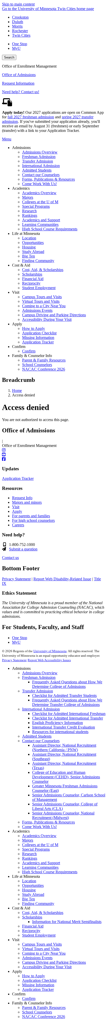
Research (29, 854)
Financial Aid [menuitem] (32, 279)
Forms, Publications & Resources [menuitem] (48, 179)
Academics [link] (21, 188)
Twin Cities (21, 35)
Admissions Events (37, 958)
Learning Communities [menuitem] (40, 224)
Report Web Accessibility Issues (49, 660)
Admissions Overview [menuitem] (40, 152)
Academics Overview (39, 836)
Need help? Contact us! (20, 92)
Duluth (17, 22)
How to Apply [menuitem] (33, 328)
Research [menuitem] (29, 211)
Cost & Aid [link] (21, 265)
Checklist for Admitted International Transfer (67, 718)
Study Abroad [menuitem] (33, 251)
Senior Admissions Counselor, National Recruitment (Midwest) (63, 815)
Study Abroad (33, 894)
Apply (17, 511)
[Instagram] (54, 450)
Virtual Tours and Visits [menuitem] (41, 301)
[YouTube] (54, 454)
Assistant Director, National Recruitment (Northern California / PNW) (64, 747)
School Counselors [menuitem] (37, 365)
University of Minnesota (50, 651)
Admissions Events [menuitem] (37, 310)
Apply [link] (17, 324)
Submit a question (23, 549)
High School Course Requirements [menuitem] (49, 229)
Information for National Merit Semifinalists (66, 921)
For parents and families (31, 516)
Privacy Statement (16, 579)
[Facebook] (54, 459)
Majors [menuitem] (27, 197)
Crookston (20, 17)
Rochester (20, 31)
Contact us (10, 557)
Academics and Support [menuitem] (41, 220)
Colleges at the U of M (40, 845)
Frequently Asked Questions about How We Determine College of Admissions (67, 684)
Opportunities (33, 885)
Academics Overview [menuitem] (39, 193)
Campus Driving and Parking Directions (54, 962)
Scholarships (32, 917)
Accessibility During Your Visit (47, 967)
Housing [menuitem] (29, 247)
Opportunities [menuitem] (33, 242)
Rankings (29, 858)
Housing (29, 890)
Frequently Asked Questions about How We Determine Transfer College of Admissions (67, 702)
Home (17, 390)
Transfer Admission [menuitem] (37, 161)
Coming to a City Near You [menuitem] (44, 306)
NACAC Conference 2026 (43, 1016)
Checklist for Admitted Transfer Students (64, 695)
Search (9, 57)
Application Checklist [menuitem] (39, 333)
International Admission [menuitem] (41, 166)
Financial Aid (32, 926)
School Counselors (37, 1012)
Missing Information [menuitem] (38, 337)
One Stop (19, 44)
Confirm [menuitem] (28, 351)
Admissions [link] (21, 147)
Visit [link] (15, 292)
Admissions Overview (40, 673)
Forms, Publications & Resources (48, 822)
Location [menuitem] (29, 238)
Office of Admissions (19, 75)
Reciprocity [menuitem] (31, 283)
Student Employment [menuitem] (39, 288)
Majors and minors (27, 502)
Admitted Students (36, 736)
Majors (27, 840)
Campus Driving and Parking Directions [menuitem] (54, 315)
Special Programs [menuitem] (36, 206)
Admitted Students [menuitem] (36, 170)
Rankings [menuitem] (29, 215)
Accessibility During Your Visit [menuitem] (47, 319)
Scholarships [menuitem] (32, 274)
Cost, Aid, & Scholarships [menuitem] (42, 270)
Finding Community (38, 903)
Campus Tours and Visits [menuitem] (42, 297)
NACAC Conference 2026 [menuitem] (43, 369)
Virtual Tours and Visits (41, 949)
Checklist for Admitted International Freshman (68, 713)
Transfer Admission (37, 691)
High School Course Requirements (49, 872)
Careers (18, 525)
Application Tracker (18, 478)
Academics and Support (41, 863)
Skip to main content (18, 4)
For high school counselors (33, 520)
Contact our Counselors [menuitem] (41, 175)
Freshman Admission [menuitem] (39, 157)
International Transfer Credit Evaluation (63, 727)
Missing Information (38, 985)
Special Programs (36, 849)
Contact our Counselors (41, 741)
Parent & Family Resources (44, 1007)
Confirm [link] (18, 346)
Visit (15, 507)
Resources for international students (60, 732)
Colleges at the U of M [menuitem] (40, 202)
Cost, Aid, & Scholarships (42, 912)
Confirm (28, 998)
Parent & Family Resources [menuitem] (44, 360)
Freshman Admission (39, 677)
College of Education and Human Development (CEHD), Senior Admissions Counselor (66, 777)
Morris (17, 26)
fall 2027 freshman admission (31, 117)
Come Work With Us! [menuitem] (39, 184)
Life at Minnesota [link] (26, 233)
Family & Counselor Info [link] (32, 355)
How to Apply (33, 976)
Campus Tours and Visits (42, 944)
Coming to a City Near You (44, 953)
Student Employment (39, 935)
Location (29, 881)
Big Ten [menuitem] (28, 256)
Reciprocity (31, 931)
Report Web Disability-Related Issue (62, 579)
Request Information (18, 83)
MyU (16, 48)
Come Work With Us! (39, 827)
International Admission (41, 709)
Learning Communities (40, 867)
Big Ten (28, 899)
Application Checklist (39, 980)
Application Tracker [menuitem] (38, 342)
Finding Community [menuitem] (38, 261)
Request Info (22, 498)
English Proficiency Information (57, 723)
